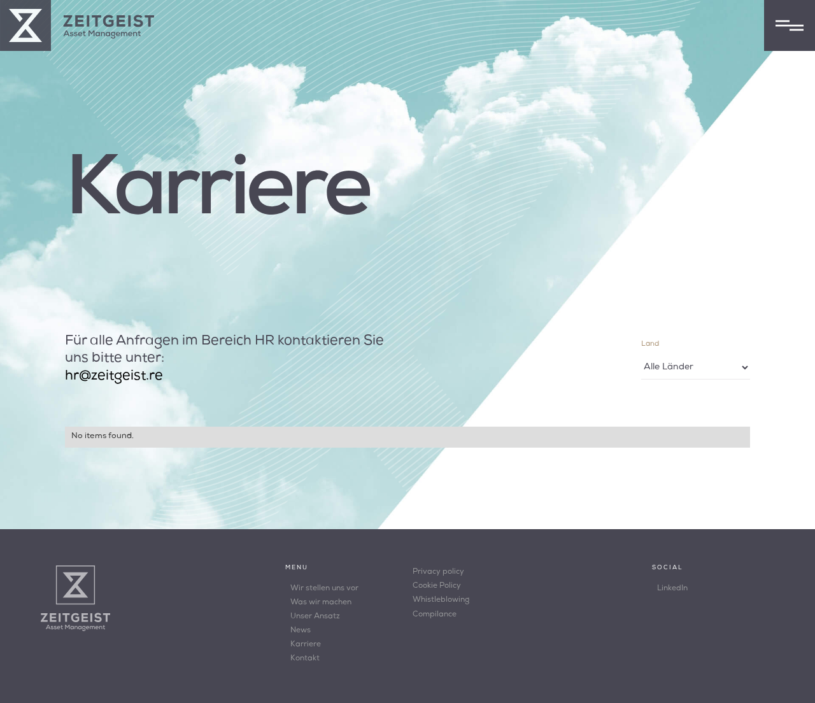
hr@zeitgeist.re (114, 376)
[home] (77, 25)
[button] (789, 25)
